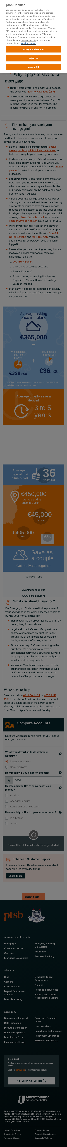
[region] (33, 36)
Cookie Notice (28, 43)
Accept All (33, 67)
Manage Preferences (33, 49)
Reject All (33, 58)
